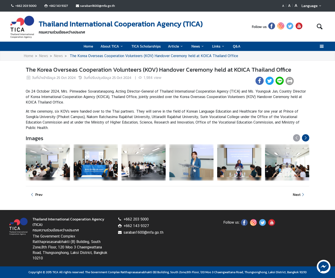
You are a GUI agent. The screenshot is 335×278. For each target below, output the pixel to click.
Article (173, 46)
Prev (39, 194)
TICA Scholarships (146, 46)
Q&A (236, 46)
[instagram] (280, 27)
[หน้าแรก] (22, 27)
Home (88, 46)
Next (297, 194)
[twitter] (289, 27)
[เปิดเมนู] (321, 46)
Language (310, 5)
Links (216, 46)
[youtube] (299, 27)
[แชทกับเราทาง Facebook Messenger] (323, 266)
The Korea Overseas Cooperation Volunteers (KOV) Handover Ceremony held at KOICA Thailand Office (153, 56)
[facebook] (271, 27)
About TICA (109, 46)
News (195, 46)
